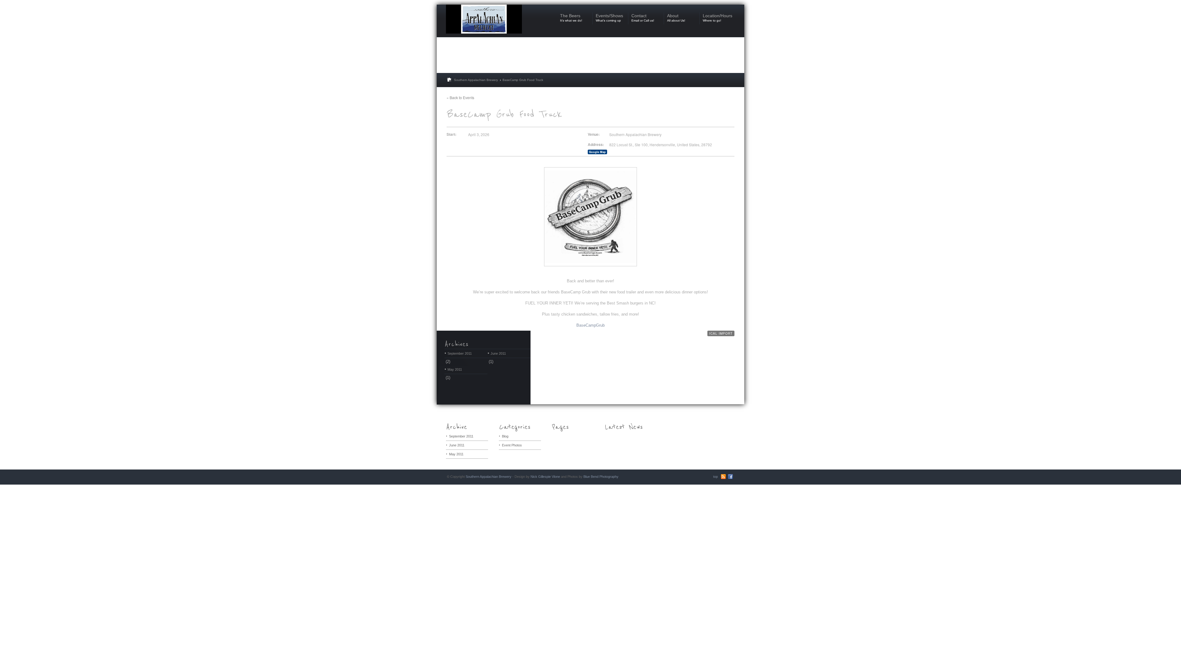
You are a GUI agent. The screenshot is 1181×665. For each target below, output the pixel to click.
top (715, 476)
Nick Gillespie (541, 476)
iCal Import (721, 333)
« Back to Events (460, 97)
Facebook (730, 476)
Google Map (597, 152)
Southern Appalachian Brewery (476, 80)
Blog (505, 436)
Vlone (556, 476)
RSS (723, 476)
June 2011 (498, 353)
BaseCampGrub (590, 325)
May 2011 (454, 369)
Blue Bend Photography (600, 476)
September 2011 (459, 353)
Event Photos (512, 445)
